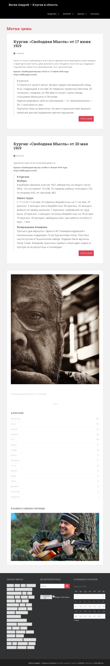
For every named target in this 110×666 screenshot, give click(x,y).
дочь (22, 605)
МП (24, 593)
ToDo (55, 404)
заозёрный (12, 609)
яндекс (31, 647)
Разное (14, 429)
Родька (10, 597)
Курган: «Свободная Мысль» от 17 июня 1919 (52, 43)
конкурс (11, 612)
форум (32, 643)
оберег (16, 628)
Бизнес (14, 470)
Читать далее (86, 119)
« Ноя (76, 620)
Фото (13, 424)
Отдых (14, 450)
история (22, 609)
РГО (13, 439)
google (10, 585)
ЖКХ (23, 585)
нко (9, 628)
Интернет (67, 14)
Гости (13, 465)
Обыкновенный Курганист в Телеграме (29, 394)
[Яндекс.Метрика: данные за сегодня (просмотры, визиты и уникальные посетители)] (61, 597)
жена (29, 605)
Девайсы (15, 486)
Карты (14, 455)
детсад (25, 601)
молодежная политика (17, 620)
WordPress (99, 663)
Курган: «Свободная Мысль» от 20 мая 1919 (51, 145)
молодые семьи (24, 624)
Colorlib (81, 663)
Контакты (95, 14)
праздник (20, 632)
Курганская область (23, 589)
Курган (10, 589)
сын (9, 643)
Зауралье (31, 585)
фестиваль (23, 643)
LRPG (13, 481)
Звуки (13, 476)
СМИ (17, 597)
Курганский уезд (14, 593)
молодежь (12, 624)
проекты (11, 636)
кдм (29, 609)
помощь (11, 632)
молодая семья (14, 616)
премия (30, 632)
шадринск (12, 647)
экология (22, 647)
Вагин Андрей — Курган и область (33, 4)
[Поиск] (67, 586)
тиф (14, 643)
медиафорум (21, 612)
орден (23, 628)
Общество (51, 14)
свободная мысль (15, 640)
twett (17, 585)
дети (18, 601)
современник (29, 640)
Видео (14, 444)
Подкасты (15, 497)
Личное (80, 14)
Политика (15, 491)
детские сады (13, 605)
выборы (11, 601)
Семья (24, 597)
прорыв (20, 636)
